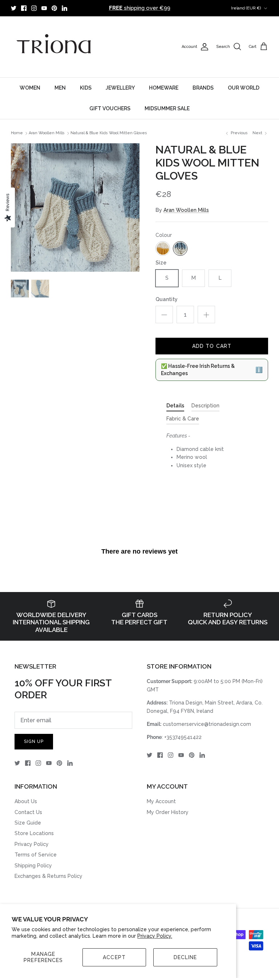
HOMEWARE (163, 88)
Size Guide (28, 823)
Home (17, 133)
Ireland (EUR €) (246, 8)
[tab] (175, 407)
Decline (185, 957)
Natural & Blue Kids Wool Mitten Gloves (108, 133)
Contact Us (28, 812)
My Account (161, 801)
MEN (60, 88)
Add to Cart (211, 346)
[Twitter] (13, 8)
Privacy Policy (32, 844)
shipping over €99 (139, 8)
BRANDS (203, 88)
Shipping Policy (33, 865)
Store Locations (34, 833)
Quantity (166, 299)
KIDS (86, 88)
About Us (26, 801)
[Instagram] (34, 8)
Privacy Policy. (154, 936)
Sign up (34, 741)
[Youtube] (44, 8)
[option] (75, 207)
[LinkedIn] (64, 8)
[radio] (162, 248)
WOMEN (30, 88)
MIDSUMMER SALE (167, 108)
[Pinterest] (54, 8)
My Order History (168, 812)
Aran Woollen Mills (47, 133)
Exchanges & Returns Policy (48, 876)
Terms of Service (36, 855)
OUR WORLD (243, 88)
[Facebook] (24, 8)
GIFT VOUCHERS (109, 108)
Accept (114, 957)
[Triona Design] (54, 47)
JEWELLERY (120, 88)
